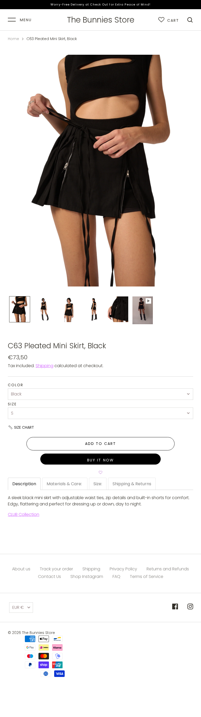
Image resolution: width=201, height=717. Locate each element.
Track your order (56, 569)
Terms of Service (146, 576)
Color (16, 385)
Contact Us (49, 576)
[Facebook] (175, 607)
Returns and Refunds (168, 569)
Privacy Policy (123, 569)
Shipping (44, 366)
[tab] (24, 484)
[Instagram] (190, 607)
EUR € (18, 607)
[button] (100, 427)
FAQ (116, 576)
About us (21, 569)
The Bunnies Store (100, 20)
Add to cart (100, 443)
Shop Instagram (86, 576)
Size (12, 404)
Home (13, 38)
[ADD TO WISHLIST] (100, 472)
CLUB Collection (23, 514)
